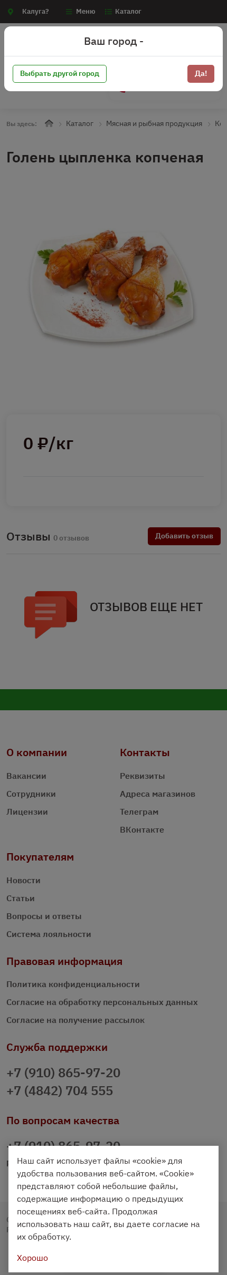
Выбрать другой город (59, 73)
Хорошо (32, 1257)
